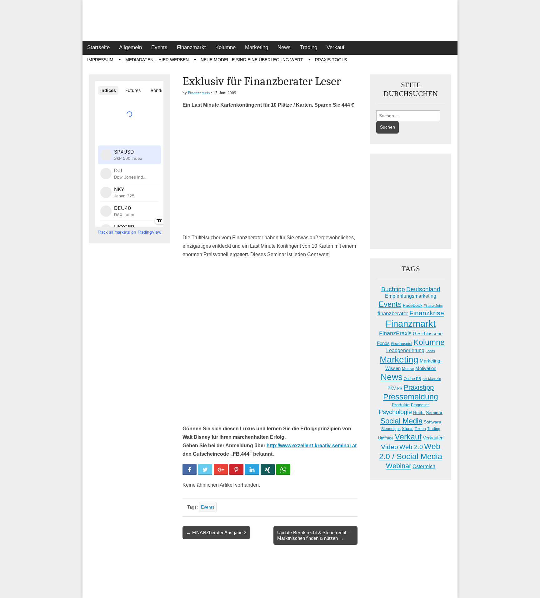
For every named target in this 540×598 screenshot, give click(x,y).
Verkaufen (433, 437)
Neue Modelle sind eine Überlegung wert (252, 59)
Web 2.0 (411, 446)
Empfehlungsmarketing (410, 296)
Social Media (401, 421)
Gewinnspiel (401, 344)
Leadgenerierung (405, 350)
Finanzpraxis (199, 92)
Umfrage (385, 438)
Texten (420, 429)
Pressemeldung (410, 397)
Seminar (434, 412)
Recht (419, 412)
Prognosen (420, 405)
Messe (408, 368)
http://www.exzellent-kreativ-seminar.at (312, 445)
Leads (430, 351)
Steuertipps (391, 429)
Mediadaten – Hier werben (157, 59)
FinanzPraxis (395, 333)
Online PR (412, 379)
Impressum (100, 59)
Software (432, 421)
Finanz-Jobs (433, 305)
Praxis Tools (331, 59)
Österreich (423, 466)
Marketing (256, 47)
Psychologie (395, 411)
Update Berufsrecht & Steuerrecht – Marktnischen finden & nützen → (313, 535)
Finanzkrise (426, 313)
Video (389, 447)
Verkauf (335, 47)
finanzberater (393, 314)
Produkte (401, 404)
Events (159, 47)
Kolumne (225, 47)
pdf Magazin (431, 379)
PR (399, 388)
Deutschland (423, 289)
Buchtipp (393, 289)
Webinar (398, 466)
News (284, 47)
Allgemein (130, 47)
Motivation (425, 368)
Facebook (412, 305)
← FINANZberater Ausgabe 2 (216, 532)
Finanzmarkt (191, 47)
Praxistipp (419, 387)
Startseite (98, 47)
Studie (407, 428)
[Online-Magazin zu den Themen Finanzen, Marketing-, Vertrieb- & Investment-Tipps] (270, 20)
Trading (308, 47)
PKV (392, 388)
